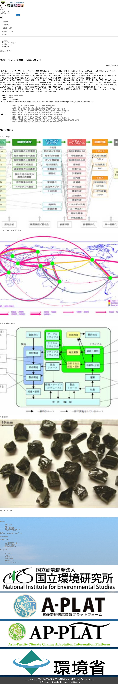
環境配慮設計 (4, 417)
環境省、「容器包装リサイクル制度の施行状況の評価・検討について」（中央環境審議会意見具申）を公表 (45, 120)
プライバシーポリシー (12, 562)
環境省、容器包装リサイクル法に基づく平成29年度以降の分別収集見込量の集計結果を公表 (40, 118)
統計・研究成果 (10, 528)
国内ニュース (7, 44)
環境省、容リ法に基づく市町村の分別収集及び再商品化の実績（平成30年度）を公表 (38, 109)
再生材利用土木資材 (6, 510)
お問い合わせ (5, 13)
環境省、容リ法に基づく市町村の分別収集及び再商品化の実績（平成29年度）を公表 (38, 112)
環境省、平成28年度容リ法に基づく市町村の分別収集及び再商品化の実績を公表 (37, 114)
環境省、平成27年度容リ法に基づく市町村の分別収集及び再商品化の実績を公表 (37, 116)
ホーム (5, 41)
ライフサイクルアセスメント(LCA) (11, 230)
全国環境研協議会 (10, 546)
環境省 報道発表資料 (16, 95)
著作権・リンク (10, 560)
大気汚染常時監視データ (12, 530)
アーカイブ (6, 34)
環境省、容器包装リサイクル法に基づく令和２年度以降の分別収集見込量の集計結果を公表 (40, 111)
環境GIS (6, 21)
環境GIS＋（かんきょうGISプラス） (11, 533)
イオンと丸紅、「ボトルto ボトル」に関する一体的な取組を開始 (32, 107)
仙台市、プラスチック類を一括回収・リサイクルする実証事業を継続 (33, 105)
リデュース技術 (5, 137)
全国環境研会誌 (10, 545)
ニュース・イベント (9, 43)
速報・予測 (8, 524)
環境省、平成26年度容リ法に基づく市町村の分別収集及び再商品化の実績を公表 (37, 121)
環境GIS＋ (6, 25)
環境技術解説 (7, 28)
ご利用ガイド (5, 11)
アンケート (4, 8)
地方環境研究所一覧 (11, 543)
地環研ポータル (8, 31)
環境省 (11, 97)
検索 (18, 15)
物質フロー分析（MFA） (8, 323)
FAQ (2, 9)
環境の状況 (8, 526)
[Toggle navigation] (1, 17)
